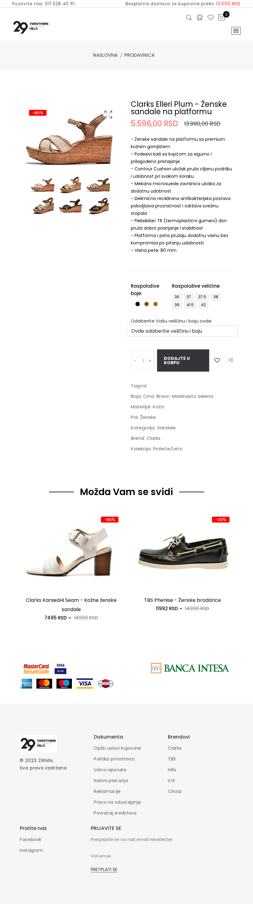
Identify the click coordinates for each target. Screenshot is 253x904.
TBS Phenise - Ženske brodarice (182, 600)
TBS (172, 759)
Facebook (30, 839)
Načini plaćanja (111, 780)
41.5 (190, 304)
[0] (221, 18)
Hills (172, 770)
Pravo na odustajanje (117, 802)
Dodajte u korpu (177, 360)
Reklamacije (107, 791)
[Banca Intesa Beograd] (190, 668)
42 (203, 304)
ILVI (171, 780)
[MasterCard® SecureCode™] (37, 668)
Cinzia (174, 791)
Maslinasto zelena (192, 396)
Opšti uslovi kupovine (117, 748)
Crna (148, 396)
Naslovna (105, 55)
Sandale (166, 427)
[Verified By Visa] (65, 668)
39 (177, 304)
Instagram (31, 850)
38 (216, 296)
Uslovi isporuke (110, 770)
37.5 (202, 296)
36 (177, 296)
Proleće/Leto (168, 448)
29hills (45, 760)
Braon (163, 396)
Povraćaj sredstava (115, 813)
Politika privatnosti (114, 759)
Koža (158, 406)
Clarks (153, 438)
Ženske (148, 417)
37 (189, 296)
